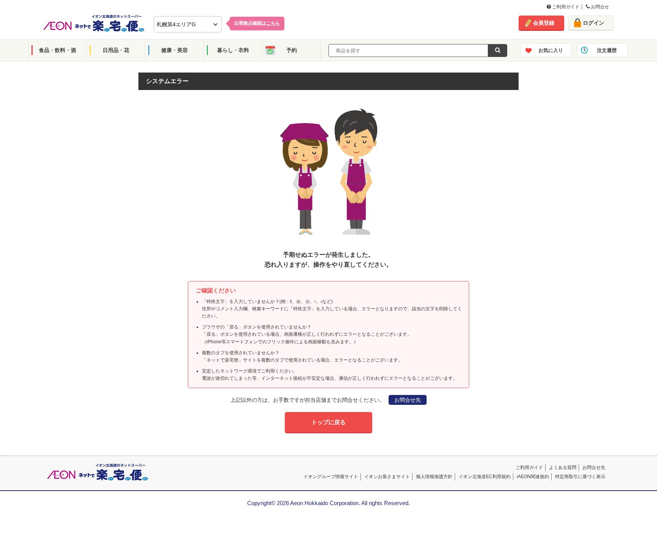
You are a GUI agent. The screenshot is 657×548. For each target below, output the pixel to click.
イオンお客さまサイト (387, 476)
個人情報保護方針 (434, 476)
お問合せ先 (407, 400)
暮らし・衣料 (233, 50)
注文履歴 (607, 50)
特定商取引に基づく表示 (580, 476)
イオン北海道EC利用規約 (485, 476)
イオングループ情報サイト (330, 476)
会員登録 (543, 23)
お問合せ (599, 6)
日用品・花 (116, 50)
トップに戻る (328, 422)
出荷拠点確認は (257, 23)
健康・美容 (174, 50)
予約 (291, 50)
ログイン (593, 23)
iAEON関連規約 (533, 476)
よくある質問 (562, 467)
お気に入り (550, 50)
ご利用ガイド (565, 6)
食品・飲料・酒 (57, 50)
